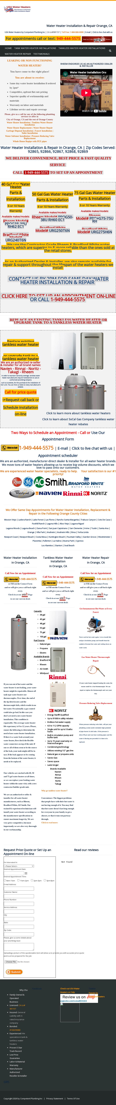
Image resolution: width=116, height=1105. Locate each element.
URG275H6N (94, 230)
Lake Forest (38, 519)
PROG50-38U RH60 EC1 (52, 218)
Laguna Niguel (77, 523)
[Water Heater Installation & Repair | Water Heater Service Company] (17, 9)
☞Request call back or (20, 399)
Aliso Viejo (64, 523)
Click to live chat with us (102, 32)
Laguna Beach (28, 528)
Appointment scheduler (58, 455)
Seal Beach (69, 545)
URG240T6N (16, 237)
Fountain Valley (74, 536)
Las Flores (50, 519)
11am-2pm (24, 880)
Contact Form (26, 584)
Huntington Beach (57, 536)
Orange (30, 532)
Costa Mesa (41, 536)
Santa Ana (103, 528)
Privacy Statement (54, 1098)
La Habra (57, 540)
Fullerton (47, 540)
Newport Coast (11, 536)
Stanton (58, 545)
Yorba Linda (83, 532)
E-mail (87, 32)
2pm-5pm (38, 880)
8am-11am (10, 880)
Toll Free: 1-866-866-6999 (72, 32)
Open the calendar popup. (26, 873)
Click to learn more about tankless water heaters (78, 413)
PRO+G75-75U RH (94, 218)
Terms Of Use (73, 1098)
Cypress (80, 540)
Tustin (94, 528)
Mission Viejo (10, 519)
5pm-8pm (50, 880)
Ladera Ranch (24, 519)
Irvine (86, 528)
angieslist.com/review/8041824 (73, 1001)
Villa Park (40, 532)
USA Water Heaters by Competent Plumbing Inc (25, 32)
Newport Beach (27, 536)
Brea (73, 532)
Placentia (37, 540)
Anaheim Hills (63, 532)
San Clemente (75, 528)
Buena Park (68, 540)
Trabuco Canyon (88, 519)
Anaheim (51, 532)
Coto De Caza (104, 519)
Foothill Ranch (38, 523)
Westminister (104, 536)
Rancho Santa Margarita (68, 519)
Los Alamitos (47, 545)
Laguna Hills (52, 523)
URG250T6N (52, 229)
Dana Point (42, 528)
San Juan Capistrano (58, 528)
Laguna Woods (13, 528)
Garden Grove (89, 536)
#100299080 (15, 1030)
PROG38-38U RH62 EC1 (16, 223)
